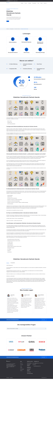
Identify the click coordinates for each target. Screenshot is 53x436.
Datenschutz (7, 377)
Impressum (11, 377)
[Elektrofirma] (11, 362)
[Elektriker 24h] (8, 3)
